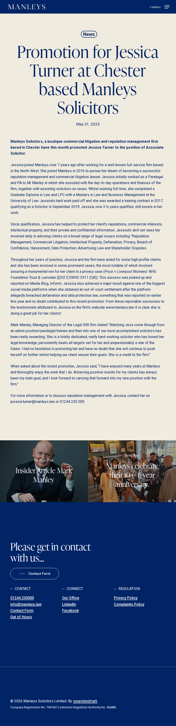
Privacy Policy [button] (126, 598)
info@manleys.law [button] (25, 604)
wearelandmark (85, 701)
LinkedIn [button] (69, 604)
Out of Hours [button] (21, 617)
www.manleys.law (120, 307)
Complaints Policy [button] (129, 604)
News (89, 34)
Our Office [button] (70, 598)
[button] (167, 7)
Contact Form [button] (21, 611)
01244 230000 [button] (22, 598)
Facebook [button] (70, 611)
